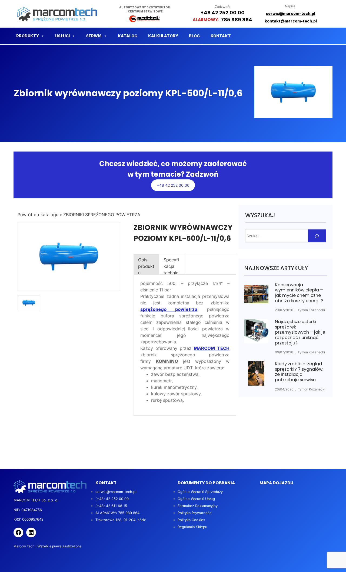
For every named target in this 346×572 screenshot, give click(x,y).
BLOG (194, 36)
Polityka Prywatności (195, 513)
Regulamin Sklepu (192, 527)
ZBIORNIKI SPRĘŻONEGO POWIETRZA (101, 214)
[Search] (317, 235)
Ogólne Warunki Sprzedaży (200, 491)
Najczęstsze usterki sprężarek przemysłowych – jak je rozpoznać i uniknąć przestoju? (300, 332)
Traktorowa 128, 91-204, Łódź (120, 520)
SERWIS (94, 36)
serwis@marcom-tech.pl (115, 491)
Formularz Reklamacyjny (198, 506)
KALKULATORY (163, 36)
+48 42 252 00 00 (173, 185)
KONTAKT (221, 36)
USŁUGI (62, 36)
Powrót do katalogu (39, 214)
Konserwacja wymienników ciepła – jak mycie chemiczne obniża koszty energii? (299, 292)
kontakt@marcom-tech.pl (291, 21)
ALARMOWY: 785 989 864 (117, 513)
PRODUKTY (27, 36)
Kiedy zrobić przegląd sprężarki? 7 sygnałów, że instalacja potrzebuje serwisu (299, 371)
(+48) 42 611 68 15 (111, 506)
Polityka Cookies (191, 520)
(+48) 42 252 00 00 (112, 499)
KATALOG (127, 36)
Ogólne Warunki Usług (196, 499)
